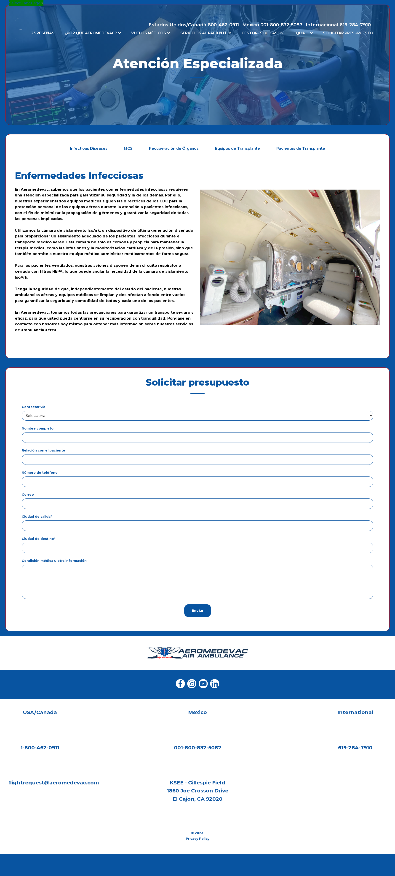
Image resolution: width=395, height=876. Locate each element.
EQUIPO (301, 33)
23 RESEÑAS (42, 33)
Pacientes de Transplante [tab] (300, 148)
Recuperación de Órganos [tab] (174, 148)
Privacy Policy (197, 839)
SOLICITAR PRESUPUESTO (348, 33)
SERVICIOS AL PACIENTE (203, 33)
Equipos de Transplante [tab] (237, 148)
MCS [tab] (128, 148)
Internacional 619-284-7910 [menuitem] (338, 24)
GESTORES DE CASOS (262, 33)
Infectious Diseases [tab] (88, 148)
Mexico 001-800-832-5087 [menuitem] (272, 24)
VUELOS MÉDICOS (148, 33)
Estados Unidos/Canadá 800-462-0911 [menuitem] (194, 24)
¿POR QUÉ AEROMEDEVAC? (91, 33)
